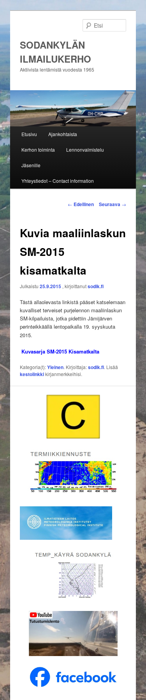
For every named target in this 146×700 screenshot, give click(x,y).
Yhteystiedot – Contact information (57, 180)
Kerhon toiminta (38, 149)
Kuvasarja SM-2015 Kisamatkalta (60, 351)
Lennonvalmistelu (85, 149)
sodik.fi (96, 286)
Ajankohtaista (62, 134)
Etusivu (29, 134)
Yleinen (55, 367)
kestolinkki (32, 374)
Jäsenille (30, 165)
